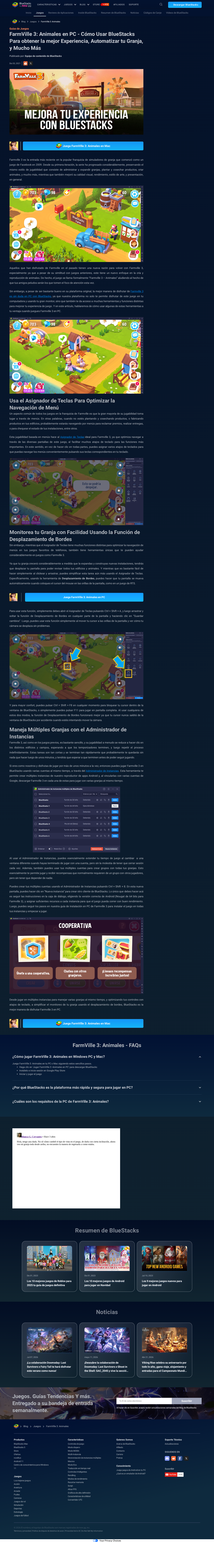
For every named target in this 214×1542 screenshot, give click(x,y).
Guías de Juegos (167, 65)
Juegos (68, 4)
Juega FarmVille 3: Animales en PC (84, 597)
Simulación (18, 1505)
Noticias (134, 12)
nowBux (17, 1458)
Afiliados (119, 4)
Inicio (28, 12)
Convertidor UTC (75, 1500)
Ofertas (17, 1454)
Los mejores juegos (22, 1480)
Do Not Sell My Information (92, 1531)
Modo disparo (74, 1447)
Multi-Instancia (74, 1454)
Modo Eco (72, 1465)
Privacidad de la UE (72, 1531)
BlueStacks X (183, 304)
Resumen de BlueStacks (113, 12)
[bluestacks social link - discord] (167, 1458)
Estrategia (18, 1512)
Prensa (119, 1458)
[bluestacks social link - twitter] (186, 1458)
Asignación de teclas (192, 284)
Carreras (17, 1498)
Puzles (17, 1494)
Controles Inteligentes (77, 1472)
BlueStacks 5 (19, 1447)
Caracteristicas (47, 4)
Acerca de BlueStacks (125, 1444)
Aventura (18, 1487)
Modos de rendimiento (77, 1479)
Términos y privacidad (22, 1531)
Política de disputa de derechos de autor (48, 1531)
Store (100, 4)
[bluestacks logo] (21, 4)
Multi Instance (167, 297)
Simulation (191, 291)
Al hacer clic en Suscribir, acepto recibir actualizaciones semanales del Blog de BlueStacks (156, 1408)
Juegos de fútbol (21, 1515)
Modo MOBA (73, 1451)
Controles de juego (76, 1444)
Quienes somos (124, 1439)
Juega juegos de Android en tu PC (131, 1470)
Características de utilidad (79, 1496)
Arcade (17, 1491)
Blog (83, 4)
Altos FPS (72, 1489)
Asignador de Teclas (72, 436)
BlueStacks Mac (21, 1444)
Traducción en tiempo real (79, 1468)
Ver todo (183, 263)
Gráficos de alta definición (79, 1493)
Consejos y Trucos (169, 284)
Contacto (120, 1451)
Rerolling (71, 1475)
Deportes (18, 1508)
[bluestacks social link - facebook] (180, 1458)
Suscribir (186, 1400)
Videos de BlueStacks (177, 12)
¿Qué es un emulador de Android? (131, 1473)
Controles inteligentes (171, 291)
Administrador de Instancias (102, 770)
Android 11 (18, 1461)
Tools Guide (166, 304)
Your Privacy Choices (110, 1540)
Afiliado (119, 1447)
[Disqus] (66, 1168)
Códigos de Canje (152, 12)
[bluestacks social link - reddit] (173, 1458)
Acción (17, 1484)
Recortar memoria (76, 1482)
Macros (71, 1461)
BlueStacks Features (189, 297)
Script (70, 1486)
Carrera (119, 1454)
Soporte (134, 4)
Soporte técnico (173, 1439)
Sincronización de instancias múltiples (84, 1458)
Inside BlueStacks (87, 12)
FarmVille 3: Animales (50, 21)
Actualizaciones (172, 1444)
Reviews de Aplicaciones (61, 12)
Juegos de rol (19, 1501)
